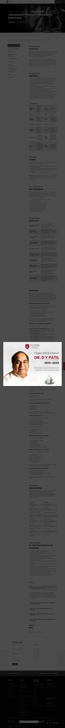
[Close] (60, 343)
